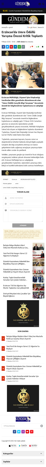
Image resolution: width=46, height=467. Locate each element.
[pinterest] (15, 47)
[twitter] (7, 47)
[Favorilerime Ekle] (42, 47)
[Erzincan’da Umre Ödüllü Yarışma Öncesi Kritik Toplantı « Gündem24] (22, 4)
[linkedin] (11, 47)
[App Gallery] (33, 446)
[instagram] (23, 431)
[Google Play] (23, 446)
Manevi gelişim (7, 183)
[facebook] (3, 47)
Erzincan (14, 179)
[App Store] (13, 446)
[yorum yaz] (23, 47)
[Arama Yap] (43, 3)
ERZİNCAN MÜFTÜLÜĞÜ (28, 179)
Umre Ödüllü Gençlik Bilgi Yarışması (13, 187)
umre (16, 183)
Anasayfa (4, 27)
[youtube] (27, 431)
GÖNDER (23, 225)
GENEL (11, 27)
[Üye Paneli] (40, 3)
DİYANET (5, 179)
